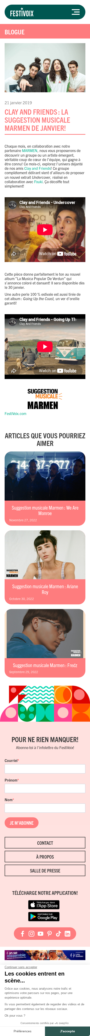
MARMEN (29, 150)
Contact (45, 843)
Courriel (11, 760)
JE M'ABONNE (21, 823)
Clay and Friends (37, 168)
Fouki (38, 181)
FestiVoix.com (15, 413)
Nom (8, 799)
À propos (45, 857)
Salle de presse (45, 870)
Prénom (11, 780)
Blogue (14, 32)
